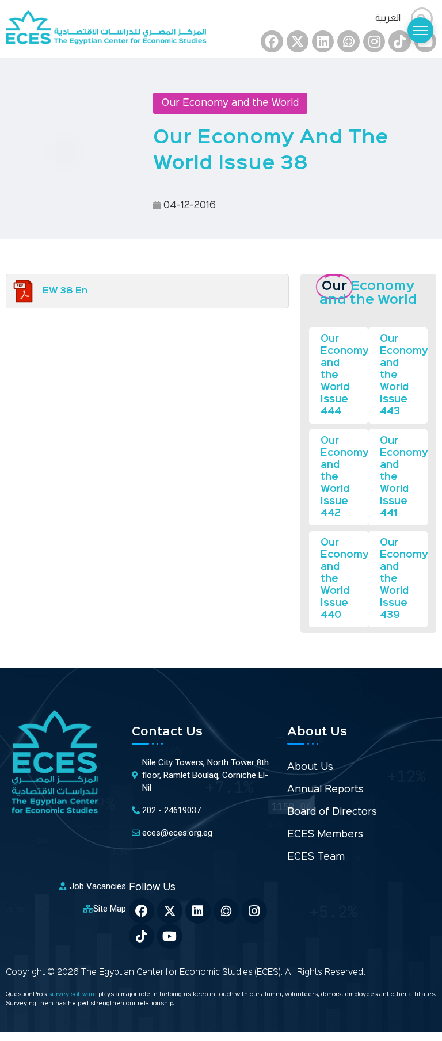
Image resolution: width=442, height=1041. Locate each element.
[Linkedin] (323, 41)
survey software (73, 994)
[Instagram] (374, 41)
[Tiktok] (399, 41)
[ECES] (110, 29)
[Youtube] (169, 936)
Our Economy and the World (230, 103)
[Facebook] (272, 41)
